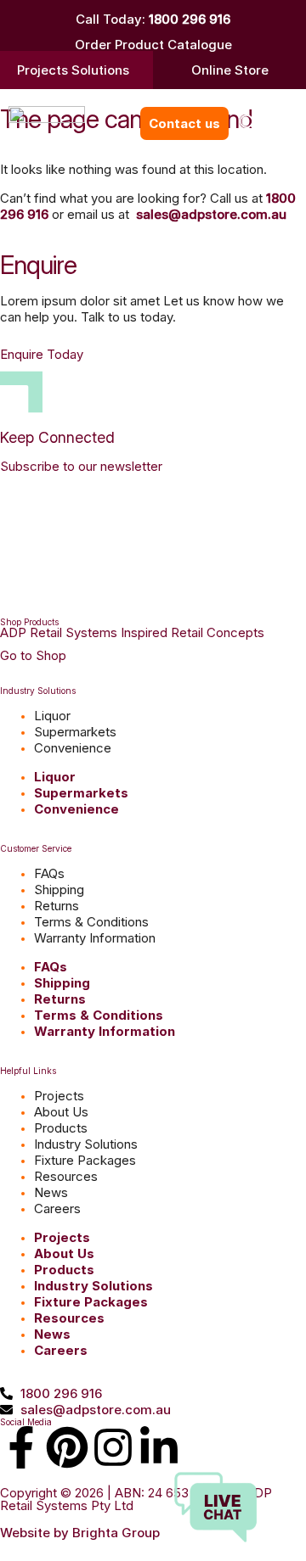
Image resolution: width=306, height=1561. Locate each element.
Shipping (59, 889)
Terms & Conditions (91, 922)
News (51, 1192)
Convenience (72, 748)
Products (61, 1128)
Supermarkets (75, 732)
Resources (66, 1176)
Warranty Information (95, 938)
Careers (57, 1208)
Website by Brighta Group (80, 1533)
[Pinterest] (67, 1447)
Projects (59, 1096)
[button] (249, 123)
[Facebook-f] (21, 1447)
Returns (56, 906)
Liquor (52, 716)
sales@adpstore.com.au (211, 214)
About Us (61, 1112)
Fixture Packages (85, 1160)
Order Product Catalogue (153, 44)
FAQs (49, 873)
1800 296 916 (189, 19)
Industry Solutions (86, 1144)
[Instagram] (113, 1447)
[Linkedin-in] (159, 1447)
